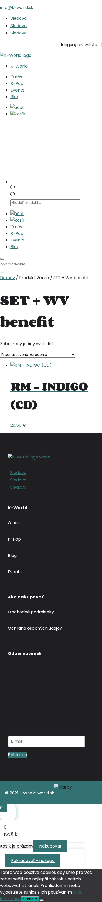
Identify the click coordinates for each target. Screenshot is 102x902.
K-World (19, 66)
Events (17, 90)
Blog (14, 97)
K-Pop (17, 83)
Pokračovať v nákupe (33, 861)
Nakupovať (50, 846)
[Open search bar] (13, 189)
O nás (16, 77)
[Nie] (41, 900)
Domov (7, 278)
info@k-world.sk (16, 7)
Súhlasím (30, 899)
